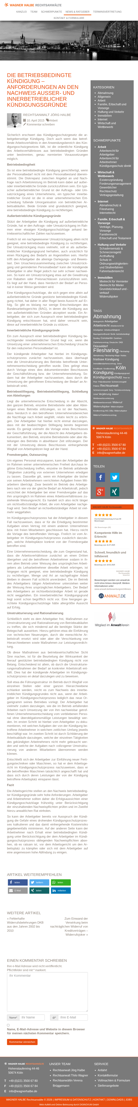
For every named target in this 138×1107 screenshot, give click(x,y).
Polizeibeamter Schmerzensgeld (112, 382)
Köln (121, 367)
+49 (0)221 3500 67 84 (111, 448)
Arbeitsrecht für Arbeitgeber (109, 152)
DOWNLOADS (115, 1099)
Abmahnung (105, 92)
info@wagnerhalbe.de (111, 452)
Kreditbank (98, 369)
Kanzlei (21, 11)
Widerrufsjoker (109, 296)
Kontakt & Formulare (69, 18)
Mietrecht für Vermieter (114, 281)
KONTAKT (99, 1099)
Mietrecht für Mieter (112, 285)
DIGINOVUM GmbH (89, 1104)
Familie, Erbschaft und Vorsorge (112, 106)
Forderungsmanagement (115, 183)
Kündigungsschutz (107, 377)
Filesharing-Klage (112, 355)
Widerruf (117, 402)
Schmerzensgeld (100, 390)
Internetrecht (107, 212)
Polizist (96, 386)
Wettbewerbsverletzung (103, 398)
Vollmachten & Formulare (114, 1080)
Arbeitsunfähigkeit (112, 330)
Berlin (113, 334)
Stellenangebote (108, 1085)
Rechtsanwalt (109, 385)
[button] (18, 882)
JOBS (129, 1099)
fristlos (123, 355)
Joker (119, 364)
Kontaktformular (108, 1075)
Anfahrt (102, 1070)
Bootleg (96, 338)
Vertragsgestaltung (111, 195)
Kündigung (103, 372)
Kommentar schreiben (40, 124)
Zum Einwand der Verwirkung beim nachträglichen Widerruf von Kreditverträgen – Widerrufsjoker (69, 926)
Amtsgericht (98, 321)
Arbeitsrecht (101, 325)
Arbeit (54, 120)
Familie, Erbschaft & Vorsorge (111, 221)
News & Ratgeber (77, 11)
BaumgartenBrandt (101, 334)
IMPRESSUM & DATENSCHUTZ (72, 1099)
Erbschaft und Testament (115, 238)
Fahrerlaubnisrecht (112, 271)
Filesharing (106, 350)
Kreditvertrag (109, 369)
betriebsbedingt (123, 334)
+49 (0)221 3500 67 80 (111, 444)
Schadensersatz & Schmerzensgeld (111, 250)
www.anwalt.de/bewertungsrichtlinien (113, 589)
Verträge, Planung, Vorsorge (111, 228)
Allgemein (104, 96)
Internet (102, 119)
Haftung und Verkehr (111, 111)
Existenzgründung (111, 179)
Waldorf (115, 394)
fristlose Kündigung (106, 359)
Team (33, 11)
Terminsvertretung (107, 11)
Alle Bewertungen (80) (103, 527)
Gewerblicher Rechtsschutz (108, 189)
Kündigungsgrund (122, 373)
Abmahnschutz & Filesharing (110, 207)
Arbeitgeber (111, 321)
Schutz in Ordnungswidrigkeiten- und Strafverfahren (114, 263)
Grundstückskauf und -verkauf (114, 290)
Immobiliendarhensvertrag (104, 364)
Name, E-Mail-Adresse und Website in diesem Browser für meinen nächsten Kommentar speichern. (46, 1031)
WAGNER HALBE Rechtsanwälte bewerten (123, 573)
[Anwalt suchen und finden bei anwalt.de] (112, 598)
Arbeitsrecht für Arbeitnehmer (109, 160)
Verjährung (105, 394)
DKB (121, 342)
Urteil (95, 394)
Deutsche (113, 342)
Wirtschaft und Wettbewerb (107, 125)
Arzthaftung (107, 256)
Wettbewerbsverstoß (102, 402)
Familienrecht (108, 234)
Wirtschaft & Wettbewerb (106, 174)
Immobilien (105, 115)
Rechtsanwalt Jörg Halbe (47, 115)
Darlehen (118, 338)
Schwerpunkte (51, 11)
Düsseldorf (100, 346)
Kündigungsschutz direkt (115, 165)
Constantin (107, 338)
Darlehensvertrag (101, 342)
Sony (111, 390)
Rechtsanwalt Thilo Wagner (70, 1075)
